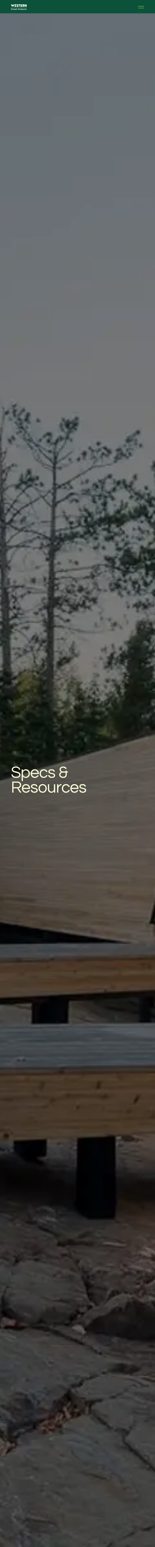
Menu (141, 7)
